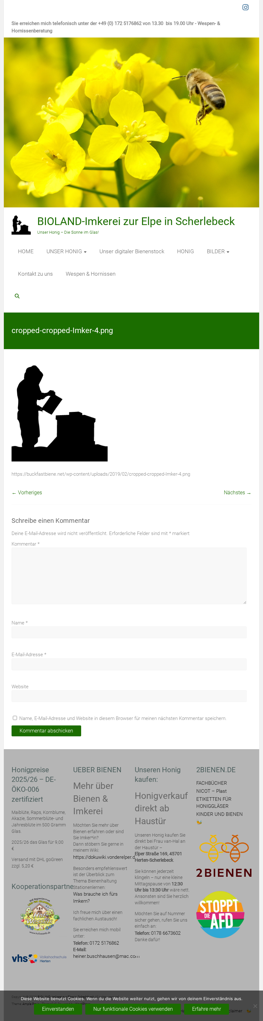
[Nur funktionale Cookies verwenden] (255, 1006)
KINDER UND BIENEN (219, 814)
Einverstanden (58, 1009)
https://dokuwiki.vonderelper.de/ (106, 857)
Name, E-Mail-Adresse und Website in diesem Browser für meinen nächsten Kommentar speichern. (123, 718)
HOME (26, 251)
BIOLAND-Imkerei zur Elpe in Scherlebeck (136, 221)
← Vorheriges (27, 493)
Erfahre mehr (206, 1009)
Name (20, 623)
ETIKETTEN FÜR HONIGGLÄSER (214, 802)
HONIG (185, 251)
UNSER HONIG (64, 251)
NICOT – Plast (211, 791)
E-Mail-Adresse (29, 654)
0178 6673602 (166, 933)
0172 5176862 (104, 943)
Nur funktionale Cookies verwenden (133, 1009)
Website (20, 687)
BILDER (216, 251)
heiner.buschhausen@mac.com (106, 956)
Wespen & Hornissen (90, 274)
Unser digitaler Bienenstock (131, 251)
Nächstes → (237, 493)
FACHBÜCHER (211, 783)
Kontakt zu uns (35, 274)
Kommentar (25, 544)
